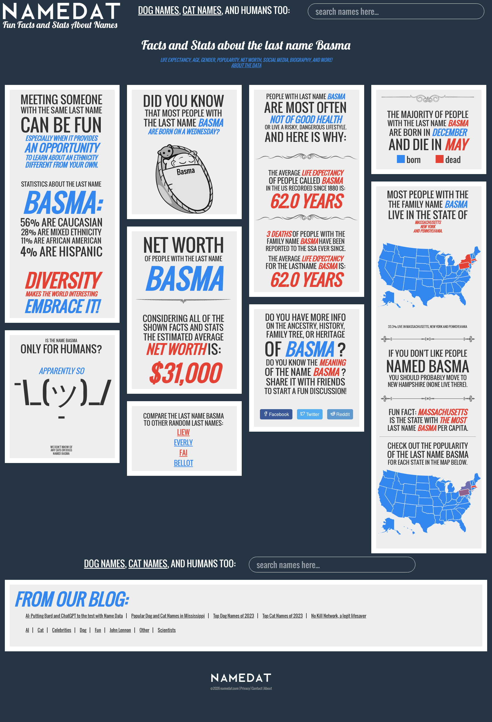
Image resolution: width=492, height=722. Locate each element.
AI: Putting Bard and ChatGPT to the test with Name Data (74, 615)
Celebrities (61, 630)
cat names (202, 10)
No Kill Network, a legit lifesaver (338, 615)
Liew (183, 432)
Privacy (245, 688)
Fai (183, 452)
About (268, 688)
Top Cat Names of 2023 (283, 615)
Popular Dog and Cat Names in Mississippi (168, 615)
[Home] (241, 680)
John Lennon (120, 630)
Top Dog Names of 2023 (233, 615)
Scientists (167, 630)
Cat (41, 630)
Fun (98, 630)
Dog (83, 630)
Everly (183, 442)
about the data (246, 65)
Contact (257, 688)
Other (144, 630)
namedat (226, 688)
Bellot (183, 463)
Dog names (158, 10)
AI (27, 630)
